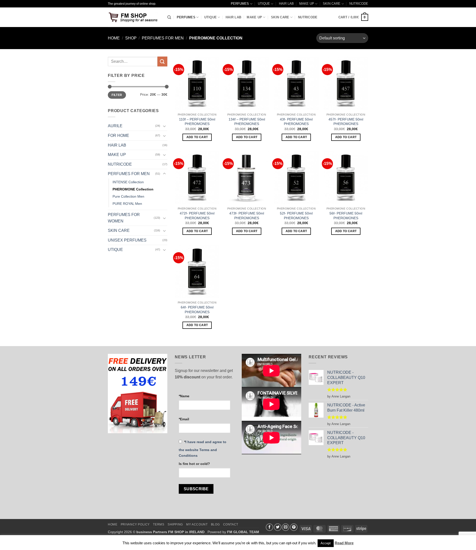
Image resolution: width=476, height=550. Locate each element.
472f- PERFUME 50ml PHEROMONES (197, 215)
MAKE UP (306, 3)
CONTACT (230, 524)
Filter (117, 95)
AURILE (115, 126)
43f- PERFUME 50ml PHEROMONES (296, 121)
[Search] (169, 17)
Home (114, 38)
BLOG (215, 524)
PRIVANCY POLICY (135, 524)
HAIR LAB (286, 3)
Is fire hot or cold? (194, 464)
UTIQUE (264, 3)
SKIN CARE (331, 3)
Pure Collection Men (128, 196)
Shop (131, 38)
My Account (197, 524)
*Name (184, 396)
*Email (184, 419)
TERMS (158, 524)
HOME (112, 524)
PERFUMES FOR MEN (163, 38)
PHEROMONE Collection (133, 189)
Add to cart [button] (197, 137)
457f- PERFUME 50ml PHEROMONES (345, 121)
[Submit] (162, 61)
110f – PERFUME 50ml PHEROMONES (197, 121)
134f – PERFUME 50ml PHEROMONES (247, 121)
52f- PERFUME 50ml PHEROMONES (296, 215)
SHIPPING (175, 524)
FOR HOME (118, 135)
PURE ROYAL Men (127, 204)
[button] (353, 17)
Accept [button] (326, 543)
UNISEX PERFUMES (127, 240)
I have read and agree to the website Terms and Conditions (202, 449)
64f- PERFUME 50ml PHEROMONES (197, 309)
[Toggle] (164, 126)
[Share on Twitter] (277, 527)
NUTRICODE (358, 3)
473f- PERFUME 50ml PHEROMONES (246, 215)
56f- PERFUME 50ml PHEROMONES (345, 215)
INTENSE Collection (128, 182)
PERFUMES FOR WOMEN (124, 218)
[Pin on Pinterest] (294, 527)
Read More (344, 543)
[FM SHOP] (134, 17)
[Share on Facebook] (269, 527)
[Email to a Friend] (285, 527)
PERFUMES (240, 3)
